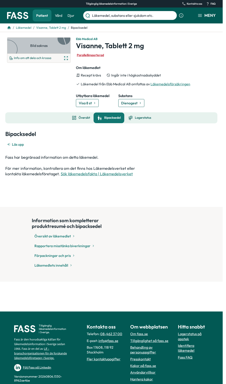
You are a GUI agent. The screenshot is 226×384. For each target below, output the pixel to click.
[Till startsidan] (9, 28)
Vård (58, 15)
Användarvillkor (143, 372)
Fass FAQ (185, 357)
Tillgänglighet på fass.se (149, 340)
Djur (71, 15)
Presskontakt (140, 359)
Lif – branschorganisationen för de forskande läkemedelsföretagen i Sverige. (40, 353)
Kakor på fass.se (143, 365)
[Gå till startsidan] (17, 15)
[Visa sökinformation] (181, 15)
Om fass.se (139, 334)
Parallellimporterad (90, 55)
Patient (42, 15)
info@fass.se (108, 340)
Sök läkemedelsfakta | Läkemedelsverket (97, 173)
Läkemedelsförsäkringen (170, 84)
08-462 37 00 (111, 334)
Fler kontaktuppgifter (104, 359)
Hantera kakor (141, 379)
